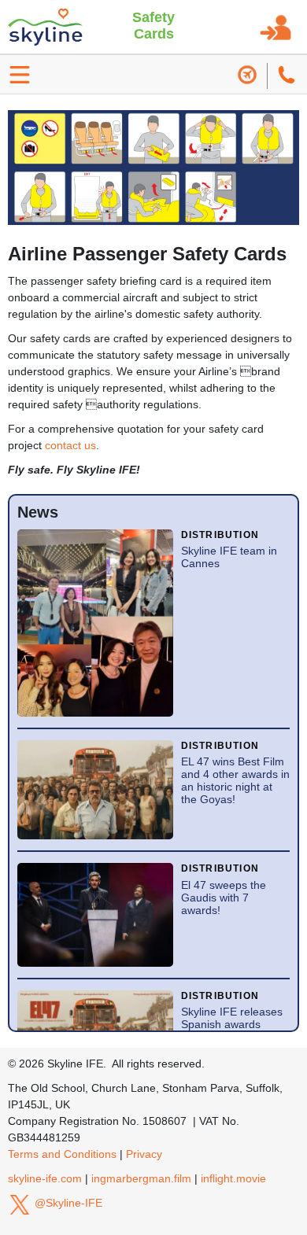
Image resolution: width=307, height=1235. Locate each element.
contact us (70, 445)
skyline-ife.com (45, 1178)
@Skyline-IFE (66, 1202)
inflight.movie (233, 1178)
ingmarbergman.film (141, 1178)
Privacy (144, 1154)
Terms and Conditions (62, 1154)
